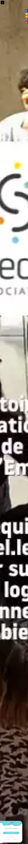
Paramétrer (15, 839)
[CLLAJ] (26, 16)
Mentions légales (7, 839)
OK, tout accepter (11, 832)
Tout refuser (11, 836)
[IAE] (26, 14)
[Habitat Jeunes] (26, 22)
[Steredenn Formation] (26, 11)
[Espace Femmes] (26, 19)
